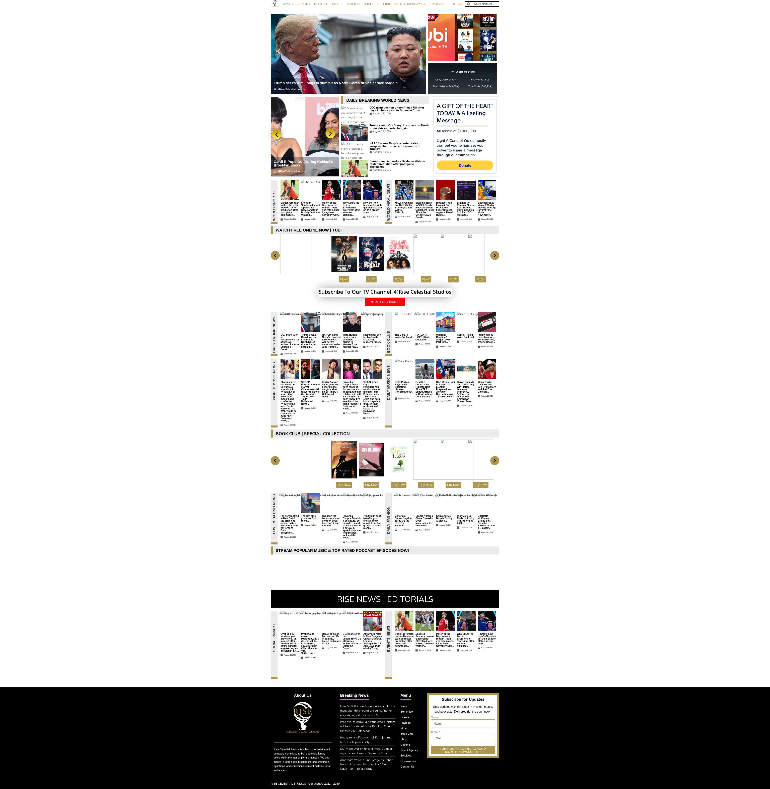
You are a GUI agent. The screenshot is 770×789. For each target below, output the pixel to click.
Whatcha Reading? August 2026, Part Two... (443, 338)
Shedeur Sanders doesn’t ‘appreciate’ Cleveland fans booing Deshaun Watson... (310, 208)
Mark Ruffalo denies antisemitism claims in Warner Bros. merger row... (350, 340)
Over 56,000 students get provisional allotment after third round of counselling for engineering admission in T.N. (304, 159)
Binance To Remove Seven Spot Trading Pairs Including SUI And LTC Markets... (465, 208)
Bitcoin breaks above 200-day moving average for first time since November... (487, 208)
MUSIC (335, 4)
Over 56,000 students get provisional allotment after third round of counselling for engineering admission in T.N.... (290, 642)
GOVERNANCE (437, 4)
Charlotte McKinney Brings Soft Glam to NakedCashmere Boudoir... (487, 522)
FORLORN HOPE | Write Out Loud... (422, 337)
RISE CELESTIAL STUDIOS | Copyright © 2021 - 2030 (305, 783)
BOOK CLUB (353, 4)
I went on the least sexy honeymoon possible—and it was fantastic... (330, 521)
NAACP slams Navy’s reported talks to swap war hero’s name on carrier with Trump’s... (331, 340)
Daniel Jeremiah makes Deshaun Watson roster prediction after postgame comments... (290, 208)
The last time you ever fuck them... (309, 518)
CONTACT (458, 4)
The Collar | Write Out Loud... (404, 336)
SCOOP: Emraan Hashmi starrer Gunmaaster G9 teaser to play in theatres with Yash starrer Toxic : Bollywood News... (310, 393)
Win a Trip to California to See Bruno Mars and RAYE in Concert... (487, 387)
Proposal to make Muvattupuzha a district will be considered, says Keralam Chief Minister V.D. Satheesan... (310, 644)
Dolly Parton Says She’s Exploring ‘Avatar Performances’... (404, 388)
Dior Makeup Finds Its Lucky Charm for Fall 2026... (465, 520)
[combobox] (482, 4)
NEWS (286, 4)
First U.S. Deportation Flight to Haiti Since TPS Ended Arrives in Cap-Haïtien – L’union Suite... (424, 389)
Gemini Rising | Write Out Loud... (466, 336)
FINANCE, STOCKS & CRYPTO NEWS (402, 4)
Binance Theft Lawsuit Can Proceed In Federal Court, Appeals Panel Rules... (444, 208)
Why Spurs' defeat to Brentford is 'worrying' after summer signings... (351, 208)
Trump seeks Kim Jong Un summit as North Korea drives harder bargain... (309, 340)
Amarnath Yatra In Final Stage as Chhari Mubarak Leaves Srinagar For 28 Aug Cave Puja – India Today (366, 764)
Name (435, 717)
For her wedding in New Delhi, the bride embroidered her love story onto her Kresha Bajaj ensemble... (290, 524)
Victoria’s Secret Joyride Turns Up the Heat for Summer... (403, 521)
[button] (279, 51)
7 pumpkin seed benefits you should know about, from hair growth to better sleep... (372, 522)
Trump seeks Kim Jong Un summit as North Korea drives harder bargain (399, 127)
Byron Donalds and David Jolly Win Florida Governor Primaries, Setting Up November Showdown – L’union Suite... (465, 392)
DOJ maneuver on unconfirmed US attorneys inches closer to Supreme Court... (290, 342)
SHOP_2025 (304, 4)
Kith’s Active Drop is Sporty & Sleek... (444, 518)
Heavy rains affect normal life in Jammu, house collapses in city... (331, 639)
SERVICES (369, 4)
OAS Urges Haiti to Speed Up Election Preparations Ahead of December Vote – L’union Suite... (445, 389)
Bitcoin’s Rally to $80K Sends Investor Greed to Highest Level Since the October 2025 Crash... (424, 210)
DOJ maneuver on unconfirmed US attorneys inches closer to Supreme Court (340, 83)
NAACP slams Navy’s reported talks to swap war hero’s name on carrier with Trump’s (395, 146)
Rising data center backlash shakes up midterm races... (372, 338)
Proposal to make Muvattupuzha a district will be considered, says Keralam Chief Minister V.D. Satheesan (367, 726)
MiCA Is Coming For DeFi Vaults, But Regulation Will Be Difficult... (404, 207)
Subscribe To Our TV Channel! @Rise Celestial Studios (385, 291)
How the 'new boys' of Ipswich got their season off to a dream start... (372, 207)
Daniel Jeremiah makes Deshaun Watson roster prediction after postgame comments (397, 163)
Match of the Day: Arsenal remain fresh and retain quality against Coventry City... (331, 208)
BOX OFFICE (321, 4)
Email (435, 731)
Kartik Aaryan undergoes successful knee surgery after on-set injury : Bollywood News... (331, 389)
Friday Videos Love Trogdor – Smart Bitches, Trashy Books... (486, 338)
